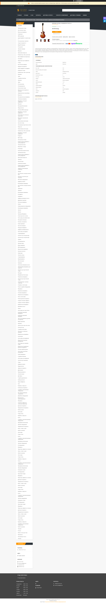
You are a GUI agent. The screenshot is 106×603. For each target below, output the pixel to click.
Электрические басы (22, 144)
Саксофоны (20, 58)
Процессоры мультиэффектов (23, 60)
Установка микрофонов (22, 292)
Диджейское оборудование (23, 395)
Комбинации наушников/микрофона (22, 316)
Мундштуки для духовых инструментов (22, 341)
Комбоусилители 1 (21, 379)
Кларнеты (20, 135)
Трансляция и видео (21, 473)
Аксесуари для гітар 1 (22, 536)
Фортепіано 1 (20, 534)
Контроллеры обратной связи (23, 150)
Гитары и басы (20, 413)
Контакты (38, 15)
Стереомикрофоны (21, 233)
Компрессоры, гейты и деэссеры (24, 54)
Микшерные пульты (21, 306)
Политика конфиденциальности (60, 601)
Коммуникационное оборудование (24, 206)
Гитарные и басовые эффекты (23, 300)
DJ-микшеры (20, 148)
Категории (20, 25)
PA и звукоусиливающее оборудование (22, 393)
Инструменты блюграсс (22, 219)
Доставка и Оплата (48, 15)
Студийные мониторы (22, 78)
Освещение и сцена (21, 469)
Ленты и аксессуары (22, 296)
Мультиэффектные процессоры (24, 56)
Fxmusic (19, 530)
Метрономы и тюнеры (22, 146)
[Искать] (88, 10)
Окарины (19, 239)
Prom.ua (58, 599)
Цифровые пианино (21, 181)
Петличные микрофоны (22, 202)
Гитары (19, 362)
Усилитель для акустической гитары (23, 270)
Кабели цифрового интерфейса (24, 68)
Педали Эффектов (21, 381)
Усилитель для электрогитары (23, 235)
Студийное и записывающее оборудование (23, 390)
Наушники (20, 74)
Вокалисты (20, 95)
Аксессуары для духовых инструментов (22, 352)
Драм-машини (20, 370)
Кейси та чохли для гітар (22, 532)
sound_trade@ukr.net (22, 563)
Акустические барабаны (22, 64)
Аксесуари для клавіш (22, 139)
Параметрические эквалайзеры (24, 93)
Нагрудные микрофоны (22, 227)
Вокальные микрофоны (22, 32)
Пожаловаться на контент (49, 601)
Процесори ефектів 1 (22, 372)
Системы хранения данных (23, 349)
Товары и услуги (22, 19)
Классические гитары (22, 88)
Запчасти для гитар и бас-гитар (24, 325)
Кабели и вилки (21, 409)
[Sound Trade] (21, 10)
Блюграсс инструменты (22, 221)
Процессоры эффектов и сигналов (24, 449)
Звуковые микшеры (21, 48)
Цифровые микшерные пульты (23, 198)
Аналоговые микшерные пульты (24, 264)
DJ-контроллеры (21, 84)
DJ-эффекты (20, 194)
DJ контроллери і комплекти (23, 41)
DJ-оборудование (21, 445)
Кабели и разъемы (21, 430)
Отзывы (26, 15)
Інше (19, 383)
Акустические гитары (22, 30)
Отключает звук (21, 327)
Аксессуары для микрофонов (23, 338)
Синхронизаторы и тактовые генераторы (23, 282)
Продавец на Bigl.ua (53, 600)
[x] (37, 54)
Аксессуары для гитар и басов (23, 310)
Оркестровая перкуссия (22, 52)
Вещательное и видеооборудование (21, 398)
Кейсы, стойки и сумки (22, 428)
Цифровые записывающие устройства (23, 169)
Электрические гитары (30, 19)
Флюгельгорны (20, 161)
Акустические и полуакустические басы (24, 174)
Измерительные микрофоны (23, 294)
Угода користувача (21, 577)
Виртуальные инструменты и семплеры (23, 91)
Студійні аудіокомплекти (22, 377)
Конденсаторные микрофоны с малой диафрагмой (23, 142)
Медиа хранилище (21, 321)
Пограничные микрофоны (22, 276)
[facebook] (35, 54)
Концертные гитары (21, 70)
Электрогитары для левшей (42, 19)
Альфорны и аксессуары (22, 284)
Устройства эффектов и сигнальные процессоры (22, 403)
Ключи (19, 417)
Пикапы (19, 308)
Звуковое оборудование (22, 424)
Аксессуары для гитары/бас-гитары (23, 344)
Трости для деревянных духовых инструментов (24, 319)
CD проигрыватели (21, 86)
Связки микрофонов (21, 354)
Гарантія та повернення (62, 15)
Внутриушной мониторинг (22, 105)
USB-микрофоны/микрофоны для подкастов (24, 267)
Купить (56, 31)
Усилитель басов (21, 255)
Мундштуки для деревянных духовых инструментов (23, 347)
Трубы (19, 76)
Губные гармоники (21, 223)
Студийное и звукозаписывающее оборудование (24, 420)
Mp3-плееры (20, 137)
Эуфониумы (20, 188)
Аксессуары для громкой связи (24, 217)
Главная (19, 15)
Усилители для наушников (23, 360)
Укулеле (19, 210)
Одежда (19, 171)
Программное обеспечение (23, 422)
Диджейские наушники (22, 200)
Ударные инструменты (22, 368)
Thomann (19, 538)
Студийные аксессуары (22, 329)
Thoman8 (19, 528)
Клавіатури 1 (20, 34)
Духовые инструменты (22, 405)
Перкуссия (20, 126)
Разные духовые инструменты (23, 298)
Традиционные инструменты (23, 407)
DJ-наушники (20, 46)
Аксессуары (20, 411)
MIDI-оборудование (21, 247)
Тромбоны (20, 159)
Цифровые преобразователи (23, 229)
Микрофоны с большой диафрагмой (22, 101)
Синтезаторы (20, 336)
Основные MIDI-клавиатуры (23, 109)
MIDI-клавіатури (21, 36)
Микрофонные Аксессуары (23, 274)
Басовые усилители (21, 251)
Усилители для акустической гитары (23, 279)
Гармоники (20, 262)
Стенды (19, 62)
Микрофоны (20, 288)
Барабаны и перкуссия (22, 385)
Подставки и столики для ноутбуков (22, 332)
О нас (32, 15)
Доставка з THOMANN (75, 15)
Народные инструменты (22, 66)
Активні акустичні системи (23, 215)
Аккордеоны (20, 196)
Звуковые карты (21, 243)
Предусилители (21, 107)
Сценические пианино (22, 163)
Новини (85, 15)
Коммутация (20, 253)
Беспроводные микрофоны (23, 183)
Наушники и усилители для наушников (23, 177)
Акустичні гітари (21, 122)
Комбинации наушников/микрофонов (22, 313)
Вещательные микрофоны (23, 249)
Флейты (19, 204)
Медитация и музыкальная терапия (23, 118)
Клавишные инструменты (22, 387)
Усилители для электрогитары (23, 237)
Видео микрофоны (21, 245)
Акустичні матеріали (22, 225)
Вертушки (20, 50)
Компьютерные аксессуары (23, 128)
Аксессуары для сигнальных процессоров (23, 115)
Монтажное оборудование (23, 179)
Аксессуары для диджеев (23, 231)
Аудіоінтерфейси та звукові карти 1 (24, 39)
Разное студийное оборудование (24, 286)
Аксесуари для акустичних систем (24, 124)
